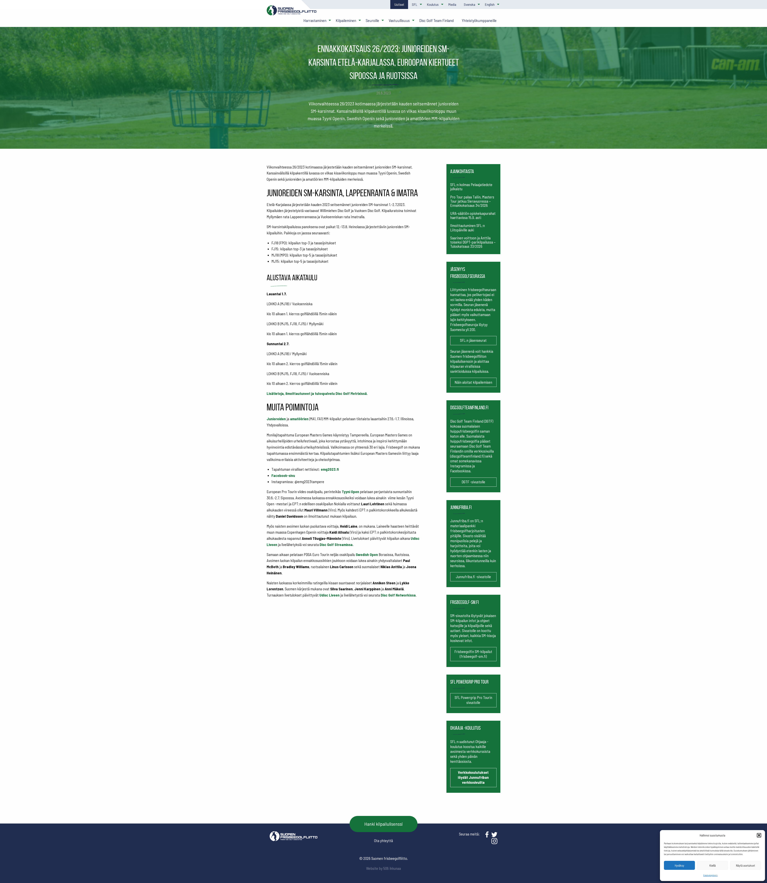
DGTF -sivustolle (473, 482)
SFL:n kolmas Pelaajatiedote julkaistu (471, 186)
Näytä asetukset (745, 865)
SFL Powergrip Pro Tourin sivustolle (473, 700)
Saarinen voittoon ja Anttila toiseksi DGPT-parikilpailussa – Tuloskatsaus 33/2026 (473, 242)
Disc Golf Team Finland (436, 20)
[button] (759, 835)
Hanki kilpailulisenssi (383, 824)
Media (452, 4)
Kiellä (712, 865)
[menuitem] (399, 4)
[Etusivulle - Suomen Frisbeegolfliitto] (292, 12)
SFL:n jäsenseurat (473, 340)
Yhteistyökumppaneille (479, 20)
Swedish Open (367, 554)
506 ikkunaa (392, 868)
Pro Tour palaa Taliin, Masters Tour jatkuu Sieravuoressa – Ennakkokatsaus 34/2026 (472, 201)
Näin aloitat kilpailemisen (473, 382)
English (490, 4)
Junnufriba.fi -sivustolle (473, 576)
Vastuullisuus (399, 20)
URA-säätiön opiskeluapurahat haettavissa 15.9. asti (473, 215)
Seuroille (372, 20)
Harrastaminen (314, 20)
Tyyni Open (350, 491)
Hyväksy (679, 865)
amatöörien (299, 418)
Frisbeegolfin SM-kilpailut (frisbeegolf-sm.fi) (473, 654)
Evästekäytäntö (710, 875)
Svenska (469, 4)
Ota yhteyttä (383, 840)
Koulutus (433, 4)
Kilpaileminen (346, 20)
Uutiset (399, 4)
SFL (414, 4)
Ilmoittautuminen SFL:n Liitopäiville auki (467, 227)
